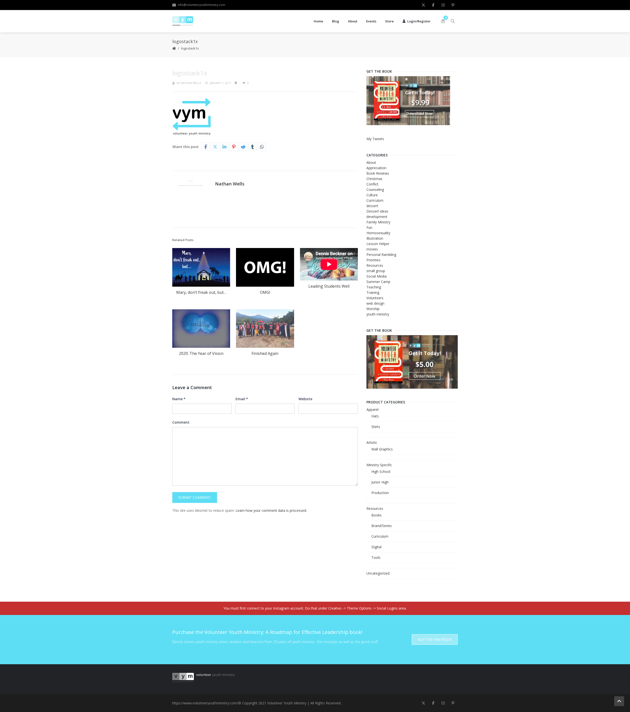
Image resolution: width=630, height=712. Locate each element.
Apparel (372, 409)
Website (305, 399)
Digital (376, 547)
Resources (374, 265)
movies (372, 249)
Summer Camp (378, 281)
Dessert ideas (377, 211)
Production (380, 492)
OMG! (265, 292)
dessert (372, 205)
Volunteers (374, 298)
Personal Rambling (381, 254)
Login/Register (419, 21)
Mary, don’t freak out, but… (201, 292)
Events (371, 21)
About (352, 21)
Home (318, 21)
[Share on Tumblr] (252, 147)
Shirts (375, 426)
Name (179, 399)
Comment (180, 422)
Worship (372, 308)
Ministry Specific (379, 465)
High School (380, 471)
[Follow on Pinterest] (453, 5)
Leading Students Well (328, 286)
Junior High (380, 482)
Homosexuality (378, 233)
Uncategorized (378, 573)
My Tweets (375, 138)
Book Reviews (377, 173)
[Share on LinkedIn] (224, 147)
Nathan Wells (191, 83)
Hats (375, 416)
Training (372, 292)
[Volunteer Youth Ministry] (182, 21)
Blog (335, 21)
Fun (369, 227)
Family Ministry (378, 222)
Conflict (372, 184)
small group (375, 270)
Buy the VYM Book (435, 639)
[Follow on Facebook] (433, 5)
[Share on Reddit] (243, 147)
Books (376, 515)
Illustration (374, 238)
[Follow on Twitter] (423, 5)
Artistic (371, 442)
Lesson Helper (377, 243)
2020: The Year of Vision (201, 353)
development (376, 216)
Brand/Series (381, 525)
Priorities (373, 260)
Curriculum (374, 200)
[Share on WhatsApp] (262, 147)
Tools (375, 557)
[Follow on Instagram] (443, 5)
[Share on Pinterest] (234, 147)
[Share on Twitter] (215, 147)
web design (375, 303)
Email (242, 399)
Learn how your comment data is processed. (271, 510)
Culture (372, 195)
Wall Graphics (382, 449)
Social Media (376, 276)
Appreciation (376, 168)
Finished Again (265, 353)
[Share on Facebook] (206, 147)
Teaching (373, 287)
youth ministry (377, 314)
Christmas (374, 178)
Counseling (375, 189)
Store (389, 21)
